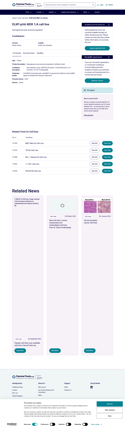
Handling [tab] (40, 53)
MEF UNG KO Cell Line (34, 143)
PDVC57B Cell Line (33, 171)
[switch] (52, 424)
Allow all (109, 404)
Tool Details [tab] (16, 53)
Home (14, 18)
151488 (14, 157)
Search (93, 5)
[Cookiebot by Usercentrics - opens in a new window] (12, 424)
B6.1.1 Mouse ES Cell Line (35, 157)
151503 (14, 164)
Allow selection (110, 410)
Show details (95, 424)
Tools (19, 18)
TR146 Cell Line (31, 150)
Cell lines (25, 18)
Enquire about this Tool (97, 48)
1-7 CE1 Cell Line (32, 164)
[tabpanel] (45, 71)
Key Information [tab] (29, 53)
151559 (14, 143)
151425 (14, 150)
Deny (109, 416)
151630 (14, 171)
